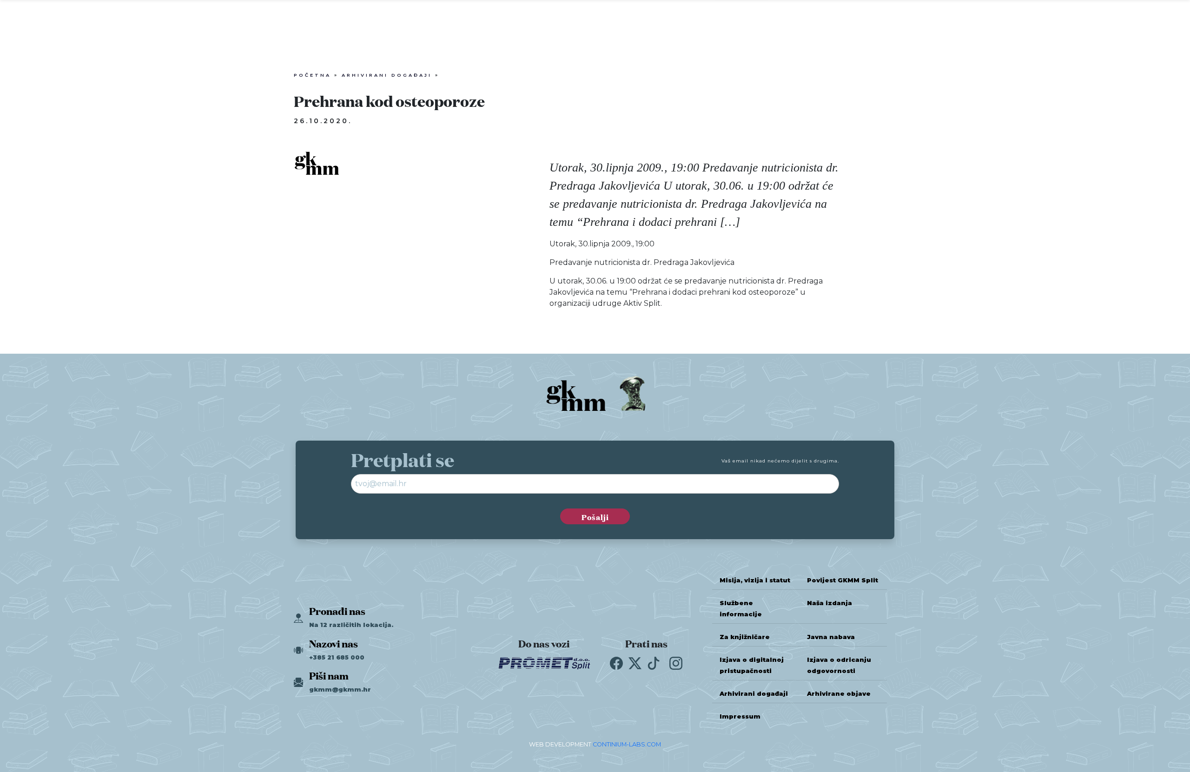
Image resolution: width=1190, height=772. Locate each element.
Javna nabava (831, 636)
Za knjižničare (745, 636)
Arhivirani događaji (387, 75)
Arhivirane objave (839, 693)
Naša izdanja (829, 603)
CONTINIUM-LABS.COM (627, 744)
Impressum (740, 716)
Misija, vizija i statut (755, 580)
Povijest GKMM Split (842, 580)
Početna (312, 75)
